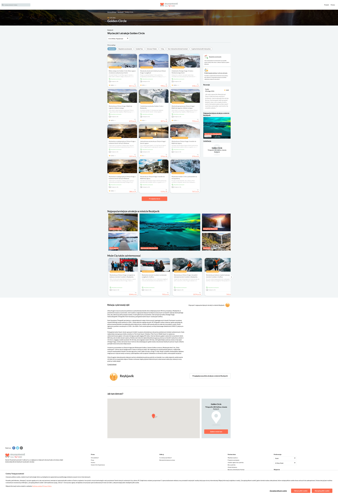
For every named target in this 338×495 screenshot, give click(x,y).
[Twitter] (17, 448)
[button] (204, 98)
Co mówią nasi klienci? (165, 457)
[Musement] (169, 5)
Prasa (92, 460)
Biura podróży (231, 465)
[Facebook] (13, 448)
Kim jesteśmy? (95, 457)
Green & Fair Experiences (98, 465)
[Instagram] (21, 448)
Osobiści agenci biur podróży (236, 462)
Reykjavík (120, 12)
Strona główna (111, 12)
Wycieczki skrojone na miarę (167, 460)
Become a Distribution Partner (236, 469)
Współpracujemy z (233, 457)
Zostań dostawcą (232, 467)
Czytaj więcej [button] (111, 364)
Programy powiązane (233, 460)
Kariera (93, 462)
